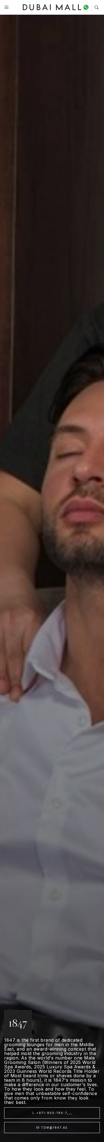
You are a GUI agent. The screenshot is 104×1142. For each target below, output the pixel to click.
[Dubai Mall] (52, 6)
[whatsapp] (87, 7)
